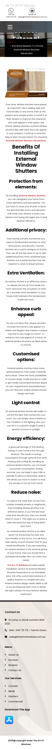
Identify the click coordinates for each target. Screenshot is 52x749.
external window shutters (31, 195)
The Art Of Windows (17, 565)
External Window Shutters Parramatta (26, 140)
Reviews (12, 665)
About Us (13, 654)
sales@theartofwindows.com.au (27, 636)
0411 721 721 (22, 630)
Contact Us (14, 670)
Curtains (13, 686)
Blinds (11, 691)
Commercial (15, 701)
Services (13, 660)
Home (10, 42)
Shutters (13, 696)
